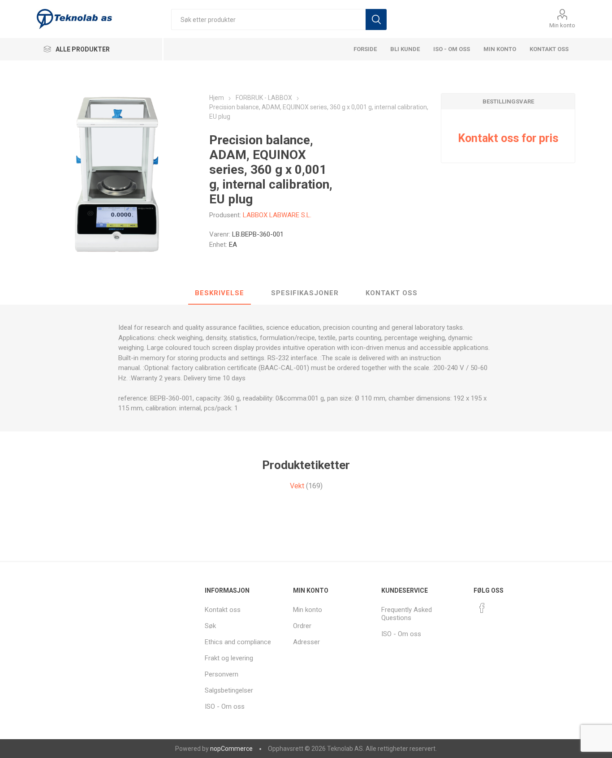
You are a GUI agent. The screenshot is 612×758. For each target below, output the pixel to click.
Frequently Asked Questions (406, 614)
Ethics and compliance (238, 642)
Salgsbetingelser (229, 690)
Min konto (562, 25)
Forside (365, 49)
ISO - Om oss (451, 49)
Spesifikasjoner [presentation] (305, 293)
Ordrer (302, 626)
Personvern (221, 674)
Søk (376, 19)
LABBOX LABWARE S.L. (277, 215)
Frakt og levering (229, 658)
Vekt (297, 486)
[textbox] (268, 19)
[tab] (219, 293)
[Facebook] (482, 608)
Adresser (306, 642)
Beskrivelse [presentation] (219, 293)
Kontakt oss (549, 49)
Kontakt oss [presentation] (392, 293)
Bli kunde (405, 49)
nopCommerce (231, 748)
